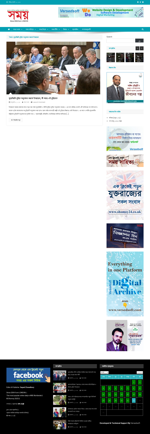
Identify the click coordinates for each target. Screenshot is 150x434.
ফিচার (65, 29)
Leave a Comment (39, 102)
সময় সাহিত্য (30, 29)
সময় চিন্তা (42, 29)
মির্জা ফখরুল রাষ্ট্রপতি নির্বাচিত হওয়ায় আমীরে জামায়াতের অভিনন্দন (79, 422)
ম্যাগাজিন (75, 29)
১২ (115, 394)
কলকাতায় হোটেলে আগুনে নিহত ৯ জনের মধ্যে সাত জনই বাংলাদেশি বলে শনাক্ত (82, 410)
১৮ (109, 400)
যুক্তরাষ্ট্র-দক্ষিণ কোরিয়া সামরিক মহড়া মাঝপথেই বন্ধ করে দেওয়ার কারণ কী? (82, 373)
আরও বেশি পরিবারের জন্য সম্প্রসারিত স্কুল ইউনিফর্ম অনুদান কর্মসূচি (82, 398)
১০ (103, 394)
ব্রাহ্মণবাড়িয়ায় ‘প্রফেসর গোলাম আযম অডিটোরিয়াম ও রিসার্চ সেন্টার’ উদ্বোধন (82, 385)
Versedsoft (135, 423)
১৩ (121, 394)
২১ (128, 400)
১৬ (140, 394)
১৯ (115, 400)
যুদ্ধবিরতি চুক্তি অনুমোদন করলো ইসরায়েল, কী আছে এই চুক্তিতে (33, 98)
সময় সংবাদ (16, 29)
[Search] (139, 40)
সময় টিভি (55, 29)
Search (109, 37)
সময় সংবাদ (26, 102)
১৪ (128, 394)
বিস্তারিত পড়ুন (16, 120)
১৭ (103, 400)
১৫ (134, 394)
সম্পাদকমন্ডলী (86, 29)
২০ (122, 400)
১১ (109, 394)
